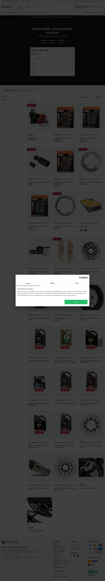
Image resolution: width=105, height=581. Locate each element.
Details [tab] (53, 283)
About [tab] (77, 283)
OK (76, 302)
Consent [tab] (27, 283)
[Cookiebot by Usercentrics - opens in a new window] (80, 278)
